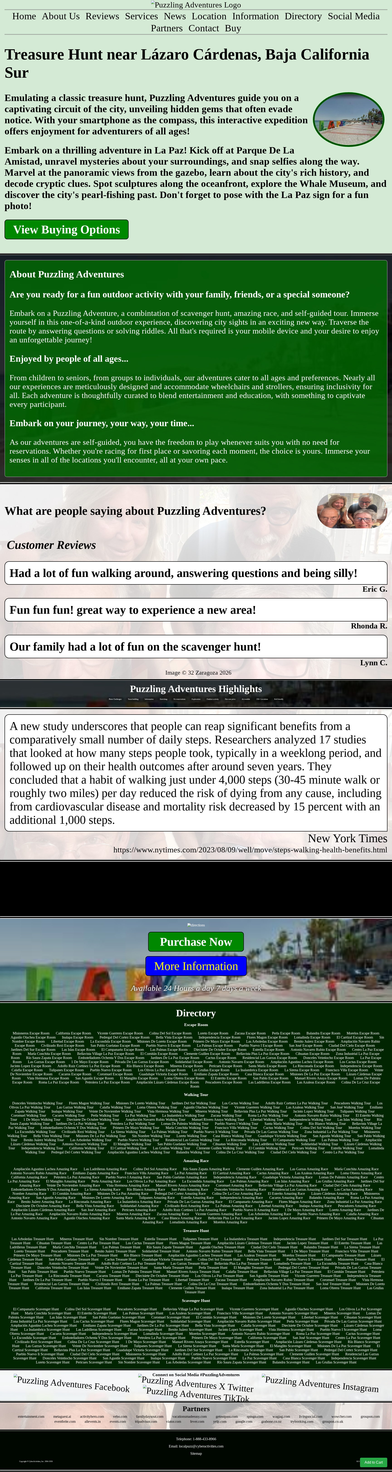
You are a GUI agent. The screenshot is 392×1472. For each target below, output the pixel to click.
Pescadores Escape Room (223, 1082)
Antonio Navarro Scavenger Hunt (293, 1313)
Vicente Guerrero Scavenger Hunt (254, 1309)
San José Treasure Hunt (333, 1284)
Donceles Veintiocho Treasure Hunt (62, 1267)
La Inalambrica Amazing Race (139, 1202)
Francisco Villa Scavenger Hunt (240, 1313)
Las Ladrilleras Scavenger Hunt (98, 1329)
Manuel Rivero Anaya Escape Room (321, 1078)
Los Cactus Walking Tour (240, 1103)
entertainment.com (31, 1416)
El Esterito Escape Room (229, 1078)
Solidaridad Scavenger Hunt (190, 1321)
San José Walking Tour (346, 1107)
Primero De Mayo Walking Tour (136, 1128)
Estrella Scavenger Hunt (251, 1342)
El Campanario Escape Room (122, 1049)
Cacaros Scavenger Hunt (68, 1334)
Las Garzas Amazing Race (309, 1169)
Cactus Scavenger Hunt (363, 1334)
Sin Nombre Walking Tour (151, 1136)
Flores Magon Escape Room (267, 1037)
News (175, 16)
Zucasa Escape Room (250, 1033)
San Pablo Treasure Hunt (39, 1272)
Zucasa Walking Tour (226, 1115)
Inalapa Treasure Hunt (237, 1288)
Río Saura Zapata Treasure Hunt (170, 1247)
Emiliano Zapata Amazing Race (95, 1173)
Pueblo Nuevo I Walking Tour (236, 1124)
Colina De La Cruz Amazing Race (237, 1193)
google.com (243, 1421)
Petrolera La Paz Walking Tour (132, 1124)
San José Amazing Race (98, 1210)
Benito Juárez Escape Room (314, 1041)
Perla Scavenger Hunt (302, 1321)
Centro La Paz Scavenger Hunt (358, 1338)
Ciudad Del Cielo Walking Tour (293, 1152)
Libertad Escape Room (67, 1041)
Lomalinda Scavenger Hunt (163, 1334)
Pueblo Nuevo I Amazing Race (128, 1177)
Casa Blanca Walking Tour (232, 1136)
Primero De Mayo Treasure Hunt (37, 1255)
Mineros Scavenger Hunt (342, 1313)
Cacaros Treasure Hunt (112, 1276)
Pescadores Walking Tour (352, 1103)
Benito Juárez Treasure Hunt (115, 1251)
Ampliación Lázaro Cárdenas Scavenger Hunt (308, 1342)
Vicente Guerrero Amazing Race (218, 1214)
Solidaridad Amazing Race (139, 1206)
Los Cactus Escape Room (358, 1062)
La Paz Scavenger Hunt (260, 1358)
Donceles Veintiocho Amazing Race (240, 1189)
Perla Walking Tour (105, 1115)
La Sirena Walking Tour (128, 1132)
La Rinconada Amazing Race (90, 1202)
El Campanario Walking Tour (294, 1140)
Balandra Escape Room (323, 1033)
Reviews (102, 16)
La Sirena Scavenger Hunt (197, 1346)
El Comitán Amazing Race (72, 1193)
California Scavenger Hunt (267, 1338)
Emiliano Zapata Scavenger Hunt (107, 1325)
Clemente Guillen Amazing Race (260, 1169)
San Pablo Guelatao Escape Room (115, 1045)
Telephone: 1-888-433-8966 (196, 1439)
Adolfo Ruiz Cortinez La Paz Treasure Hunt (132, 1263)
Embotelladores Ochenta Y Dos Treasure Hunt (276, 1284)
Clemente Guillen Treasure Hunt (192, 1288)
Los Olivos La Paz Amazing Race (151, 1181)
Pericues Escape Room (225, 1066)
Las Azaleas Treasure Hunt (257, 1255)
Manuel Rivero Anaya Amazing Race (183, 1185)
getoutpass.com (227, 1416)
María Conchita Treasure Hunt (74, 1247)
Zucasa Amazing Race (173, 1214)
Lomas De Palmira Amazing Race (343, 1177)
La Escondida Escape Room (110, 1041)
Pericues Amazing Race (139, 1210)
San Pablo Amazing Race (190, 1189)
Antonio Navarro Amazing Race (34, 1218)
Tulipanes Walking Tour (357, 1111)
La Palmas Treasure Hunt (163, 1284)
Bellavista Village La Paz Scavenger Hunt (193, 1309)
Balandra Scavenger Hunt (290, 1362)
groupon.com (370, 1416)
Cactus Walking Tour (278, 1128)
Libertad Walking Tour (266, 1119)
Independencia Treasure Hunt (295, 1239)
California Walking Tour (86, 1148)
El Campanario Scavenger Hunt (36, 1309)
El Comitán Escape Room (159, 1054)
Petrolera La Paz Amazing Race (76, 1177)
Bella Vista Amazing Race (95, 1206)
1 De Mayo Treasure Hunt (310, 1251)
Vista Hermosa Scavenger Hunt (291, 1329)
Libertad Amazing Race (276, 1206)
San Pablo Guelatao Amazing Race (182, 1177)
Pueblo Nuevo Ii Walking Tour (216, 1132)
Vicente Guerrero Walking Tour (257, 1107)
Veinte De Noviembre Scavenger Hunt (99, 1346)
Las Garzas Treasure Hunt (189, 1263)
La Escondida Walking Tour (35, 1132)
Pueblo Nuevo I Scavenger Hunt (343, 1329)
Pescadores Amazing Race (357, 1206)
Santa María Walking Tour (283, 1124)
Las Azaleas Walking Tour (305, 1107)
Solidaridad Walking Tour (319, 1144)
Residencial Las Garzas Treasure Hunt (61, 1284)
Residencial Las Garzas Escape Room (270, 1058)
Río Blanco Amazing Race (146, 1189)
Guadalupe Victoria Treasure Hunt (166, 1259)
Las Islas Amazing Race (292, 1181)
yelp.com (219, 1421)
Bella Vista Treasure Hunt (266, 1251)
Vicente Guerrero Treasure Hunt (318, 1276)
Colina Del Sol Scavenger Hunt (87, 1309)
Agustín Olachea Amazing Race (87, 1218)
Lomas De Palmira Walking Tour (184, 1124)
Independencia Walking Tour (310, 1119)
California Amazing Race (29, 1177)
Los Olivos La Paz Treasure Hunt (219, 1276)
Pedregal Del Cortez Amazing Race (180, 1193)
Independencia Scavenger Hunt (114, 1334)
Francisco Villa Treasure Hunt (356, 1251)
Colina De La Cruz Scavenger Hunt (93, 1342)
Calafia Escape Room (27, 1070)
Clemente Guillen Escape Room (207, 1054)
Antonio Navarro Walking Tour (84, 1144)
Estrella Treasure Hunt (160, 1239)
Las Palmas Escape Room (168, 1049)
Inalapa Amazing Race (315, 1206)
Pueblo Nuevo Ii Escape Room (168, 1045)
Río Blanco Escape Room (145, 1066)
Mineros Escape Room (186, 1066)
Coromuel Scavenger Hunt (170, 1317)
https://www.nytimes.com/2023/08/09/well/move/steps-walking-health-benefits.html (250, 849)
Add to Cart (374, 1462)
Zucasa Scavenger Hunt (145, 1329)
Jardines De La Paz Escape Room (175, 1058)
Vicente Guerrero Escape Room (120, 1033)
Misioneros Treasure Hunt (356, 1259)
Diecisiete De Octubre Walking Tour (93, 1119)
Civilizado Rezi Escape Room (62, 1045)
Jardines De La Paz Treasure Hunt (47, 1280)
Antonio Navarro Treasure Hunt (72, 1263)
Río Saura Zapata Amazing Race (206, 1169)
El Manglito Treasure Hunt (253, 1267)
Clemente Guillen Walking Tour (219, 1148)
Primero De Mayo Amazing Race (341, 1218)
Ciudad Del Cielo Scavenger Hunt (94, 1354)
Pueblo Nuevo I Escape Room (261, 1045)
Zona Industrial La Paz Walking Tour (331, 1132)
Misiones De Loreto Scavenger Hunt (269, 1317)
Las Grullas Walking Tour (171, 1148)
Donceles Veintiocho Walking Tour (37, 1103)
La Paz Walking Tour (140, 1115)
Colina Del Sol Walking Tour (321, 1128)
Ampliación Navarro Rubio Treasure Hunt (283, 1280)
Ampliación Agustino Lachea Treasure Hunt (199, 1255)
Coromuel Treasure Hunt (338, 1280)
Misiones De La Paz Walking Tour (101, 1136)
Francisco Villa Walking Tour (236, 1128)
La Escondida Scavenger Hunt (34, 1338)
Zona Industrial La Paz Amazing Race (354, 1202)
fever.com (197, 1421)
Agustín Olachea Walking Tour (205, 1107)
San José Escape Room (305, 1045)
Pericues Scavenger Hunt (94, 1362)
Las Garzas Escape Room (46, 1062)
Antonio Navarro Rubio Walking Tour (321, 1115)
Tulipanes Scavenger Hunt (153, 1346)
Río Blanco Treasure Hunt (143, 1255)
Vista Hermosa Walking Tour (168, 1111)
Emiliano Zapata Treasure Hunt (140, 1288)
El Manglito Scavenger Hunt (290, 1346)
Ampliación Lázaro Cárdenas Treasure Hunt (248, 1243)
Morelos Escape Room (363, 1033)
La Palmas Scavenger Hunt (263, 1354)
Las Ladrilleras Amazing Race (105, 1169)
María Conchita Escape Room (49, 1054)
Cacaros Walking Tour (68, 1115)
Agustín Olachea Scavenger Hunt (309, 1309)
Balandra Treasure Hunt (321, 1247)
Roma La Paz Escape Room (59, 1082)
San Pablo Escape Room (270, 1078)
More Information (196, 966)
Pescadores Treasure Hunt (69, 1251)
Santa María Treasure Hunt (173, 1267)
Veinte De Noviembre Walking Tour (115, 1111)
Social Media (354, 16)
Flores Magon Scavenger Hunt (142, 1321)
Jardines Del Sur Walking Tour (194, 1103)
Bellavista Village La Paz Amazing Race (288, 1185)
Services (141, 16)
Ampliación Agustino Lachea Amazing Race (45, 1169)
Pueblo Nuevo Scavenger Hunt (213, 1358)
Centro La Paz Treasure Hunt (98, 1243)
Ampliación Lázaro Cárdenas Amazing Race (43, 1210)
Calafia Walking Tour (115, 1107)
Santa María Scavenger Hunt (243, 1346)
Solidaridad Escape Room (193, 1062)
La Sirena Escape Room (301, 1070)
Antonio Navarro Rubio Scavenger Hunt (260, 1334)
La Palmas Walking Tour (169, 1132)
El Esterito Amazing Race (286, 1193)
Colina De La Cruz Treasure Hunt (212, 1284)
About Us (61, 16)
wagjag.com (281, 1416)
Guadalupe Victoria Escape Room (163, 1074)
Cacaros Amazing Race (286, 1198)
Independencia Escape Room (219, 1037)
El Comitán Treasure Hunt (346, 1272)
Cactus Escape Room (221, 1058)
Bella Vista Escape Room (174, 1037)
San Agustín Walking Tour (332, 1136)
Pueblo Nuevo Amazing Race (318, 1214)
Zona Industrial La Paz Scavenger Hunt (38, 1321)
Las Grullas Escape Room (210, 1070)
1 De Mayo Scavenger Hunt (145, 1342)
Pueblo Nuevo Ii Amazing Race (255, 1210)
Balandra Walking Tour (193, 1152)
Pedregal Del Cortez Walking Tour (76, 1152)
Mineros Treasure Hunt (76, 1239)
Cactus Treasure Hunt (120, 1259)
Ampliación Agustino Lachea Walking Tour (138, 1152)
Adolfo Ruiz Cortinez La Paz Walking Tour (296, 1103)
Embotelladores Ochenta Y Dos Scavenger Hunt (96, 1338)
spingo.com (255, 1416)
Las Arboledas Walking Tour (90, 1140)
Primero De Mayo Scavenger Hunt (217, 1338)
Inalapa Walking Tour (67, 1111)
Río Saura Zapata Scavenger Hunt (241, 1362)
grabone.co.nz (271, 1421)
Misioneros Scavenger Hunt (146, 1354)
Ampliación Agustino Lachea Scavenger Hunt (44, 1325)
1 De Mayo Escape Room (89, 1062)
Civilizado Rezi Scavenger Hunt (38, 1342)
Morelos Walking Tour (364, 1128)
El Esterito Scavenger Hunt (96, 1313)
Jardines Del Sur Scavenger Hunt (198, 1350)
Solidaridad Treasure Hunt (161, 1251)
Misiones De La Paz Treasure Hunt (92, 1255)
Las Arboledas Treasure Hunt (33, 1239)
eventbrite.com (65, 1421)
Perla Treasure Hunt (213, 1267)
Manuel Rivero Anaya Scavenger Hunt (200, 1342)
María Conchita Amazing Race (356, 1169)
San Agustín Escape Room (94, 1078)
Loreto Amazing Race (345, 1210)
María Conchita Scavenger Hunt (48, 1313)
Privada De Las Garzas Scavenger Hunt (353, 1321)
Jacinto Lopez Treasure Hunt (307, 1243)
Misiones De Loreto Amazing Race (107, 1198)
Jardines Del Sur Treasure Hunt (344, 1239)
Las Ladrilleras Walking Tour (274, 1144)
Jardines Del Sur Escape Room (33, 1049)
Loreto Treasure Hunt (29, 1251)
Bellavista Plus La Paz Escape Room (262, 1054)
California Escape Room (73, 1033)
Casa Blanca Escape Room (264, 1074)
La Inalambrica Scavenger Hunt (47, 1329)
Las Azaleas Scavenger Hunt (190, 1313)
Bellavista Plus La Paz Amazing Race (235, 1218)
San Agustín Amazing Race (56, 1198)
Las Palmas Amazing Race (249, 1181)
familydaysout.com (149, 1416)
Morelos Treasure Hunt (299, 1255)
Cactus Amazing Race (273, 1173)
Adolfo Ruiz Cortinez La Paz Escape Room (88, 1066)
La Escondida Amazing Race (203, 1181)
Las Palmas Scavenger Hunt (143, 1313)
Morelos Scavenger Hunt (207, 1334)
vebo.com (120, 1416)
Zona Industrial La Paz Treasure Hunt (287, 1288)
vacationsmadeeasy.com (189, 1416)
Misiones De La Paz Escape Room (315, 1074)
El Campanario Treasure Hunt (343, 1255)
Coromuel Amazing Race (234, 1185)
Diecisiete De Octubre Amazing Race (43, 1206)
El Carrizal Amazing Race (231, 1173)
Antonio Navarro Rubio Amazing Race (38, 1173)
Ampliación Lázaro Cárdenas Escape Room (167, 1082)
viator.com (173, 1421)
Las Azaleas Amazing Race (314, 1173)
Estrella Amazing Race (197, 1198)
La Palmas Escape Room (215, 1045)
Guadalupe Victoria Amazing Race (288, 1177)
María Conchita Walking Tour (187, 1128)
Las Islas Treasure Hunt (94, 1288)
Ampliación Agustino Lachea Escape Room (301, 1062)
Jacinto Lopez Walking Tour (313, 1111)
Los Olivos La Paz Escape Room (162, 1070)
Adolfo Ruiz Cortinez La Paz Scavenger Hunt (205, 1354)
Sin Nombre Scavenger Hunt (139, 1362)
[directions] (196, 925)
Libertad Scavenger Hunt (320, 1317)
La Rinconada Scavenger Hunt (251, 1350)
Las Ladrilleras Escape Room (269, 1082)
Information (255, 16)
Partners (167, 28)
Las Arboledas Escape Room (267, 1041)
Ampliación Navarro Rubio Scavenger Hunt (248, 1321)
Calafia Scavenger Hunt (258, 1325)
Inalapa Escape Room (77, 1037)
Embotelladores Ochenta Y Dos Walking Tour (73, 1128)
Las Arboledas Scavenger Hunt (188, 1362)
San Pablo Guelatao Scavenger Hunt (119, 1317)
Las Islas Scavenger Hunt (68, 1317)
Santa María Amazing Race (135, 1218)
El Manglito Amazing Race (65, 1181)
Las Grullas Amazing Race (335, 1181)
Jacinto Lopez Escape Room (30, 1066)
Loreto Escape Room (213, 1033)
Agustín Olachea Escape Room (33, 1037)
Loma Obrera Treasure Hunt (340, 1288)
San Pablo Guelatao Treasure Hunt (73, 1259)
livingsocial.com (310, 1416)
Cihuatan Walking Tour (229, 1144)
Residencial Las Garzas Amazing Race (300, 1189)
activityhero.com (92, 1416)
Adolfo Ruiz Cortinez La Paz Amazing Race (194, 1210)
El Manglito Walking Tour (132, 1144)
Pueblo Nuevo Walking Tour (138, 1140)
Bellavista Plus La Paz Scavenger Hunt (82, 1350)
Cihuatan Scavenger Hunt (362, 1317)
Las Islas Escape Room (78, 1049)
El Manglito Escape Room (139, 1078)
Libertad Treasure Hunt (192, 1280)
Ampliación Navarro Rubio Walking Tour (155, 1119)
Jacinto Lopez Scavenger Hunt (240, 1329)
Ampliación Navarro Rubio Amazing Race (79, 1214)
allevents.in (93, 1421)
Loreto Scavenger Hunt (52, 1362)
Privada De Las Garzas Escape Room (142, 1062)
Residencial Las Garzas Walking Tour (192, 1140)
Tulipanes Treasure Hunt (200, 1239)
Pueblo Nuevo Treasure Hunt (85, 1272)
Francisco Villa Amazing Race (146, 1173)
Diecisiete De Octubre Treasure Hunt (162, 1276)
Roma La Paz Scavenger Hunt (318, 1334)
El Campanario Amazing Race (250, 1202)
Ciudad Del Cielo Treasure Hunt (274, 1247)
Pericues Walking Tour (308, 1148)
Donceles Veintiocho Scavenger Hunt (69, 1358)
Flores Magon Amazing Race (300, 1202)
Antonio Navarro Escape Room (241, 1062)
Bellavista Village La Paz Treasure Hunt (292, 1272)
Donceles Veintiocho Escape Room (328, 1058)
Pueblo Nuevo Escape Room (111, 1070)
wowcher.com (341, 1416)
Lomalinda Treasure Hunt (292, 1263)
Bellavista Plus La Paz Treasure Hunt (241, 1263)
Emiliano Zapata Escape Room (216, 1074)
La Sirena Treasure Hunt (362, 1247)
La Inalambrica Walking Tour (183, 1115)
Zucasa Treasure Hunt (231, 1280)
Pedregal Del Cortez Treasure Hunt (303, 1267)
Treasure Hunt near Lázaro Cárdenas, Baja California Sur (187, 63)
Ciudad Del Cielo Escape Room (352, 1045)
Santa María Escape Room (267, 1066)
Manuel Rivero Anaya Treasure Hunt (193, 1272)
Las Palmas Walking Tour (340, 1140)
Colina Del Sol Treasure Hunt (219, 1259)
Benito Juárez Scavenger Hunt (190, 1329)
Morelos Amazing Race (230, 1222)
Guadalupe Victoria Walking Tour (282, 1136)
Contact (204, 28)
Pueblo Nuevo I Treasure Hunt (100, 1280)
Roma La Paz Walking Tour (268, 1115)
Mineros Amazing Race (133, 1214)
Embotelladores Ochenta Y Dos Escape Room (111, 1058)
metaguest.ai (62, 1416)
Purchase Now (196, 941)
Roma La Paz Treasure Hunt (148, 1280)
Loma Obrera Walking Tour (157, 1107)
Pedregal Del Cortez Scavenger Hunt (350, 1350)
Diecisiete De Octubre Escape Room (220, 1049)
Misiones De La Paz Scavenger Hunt (343, 1346)
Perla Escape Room (286, 1033)
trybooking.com (302, 1421)
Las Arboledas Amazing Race (269, 1214)
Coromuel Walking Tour (28, 1115)
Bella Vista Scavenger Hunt (215, 1325)
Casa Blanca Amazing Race (182, 1218)
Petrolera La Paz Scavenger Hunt (161, 1338)
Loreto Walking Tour (191, 1136)
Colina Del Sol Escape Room (170, 1033)
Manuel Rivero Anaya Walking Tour (218, 1119)
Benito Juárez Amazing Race (42, 1202)
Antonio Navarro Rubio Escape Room (318, 1049)
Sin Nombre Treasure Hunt (118, 1239)
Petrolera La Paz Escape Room (107, 1082)
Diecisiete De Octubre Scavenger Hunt (310, 1325)
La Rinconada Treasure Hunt (69, 1276)
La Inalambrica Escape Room (257, 1070)
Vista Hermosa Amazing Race (127, 1185)
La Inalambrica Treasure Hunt (245, 1239)
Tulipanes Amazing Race (157, 1198)
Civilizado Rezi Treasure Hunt (117, 1284)
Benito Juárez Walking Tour (44, 1140)
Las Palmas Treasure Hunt (121, 1247)
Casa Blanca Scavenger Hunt (304, 1358)
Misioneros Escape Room (31, 1033)
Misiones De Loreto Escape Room (162, 1041)
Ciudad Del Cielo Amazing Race (346, 1185)
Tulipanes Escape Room (66, 1070)
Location (209, 16)
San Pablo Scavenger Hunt (298, 1350)
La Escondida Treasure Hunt (337, 1263)
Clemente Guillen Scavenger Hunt (314, 1354)
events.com (118, 1421)
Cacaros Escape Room (75, 1074)
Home (24, 16)
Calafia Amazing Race (362, 1214)
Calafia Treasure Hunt (241, 1272)
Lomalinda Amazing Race (188, 1222)
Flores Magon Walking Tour (89, 1103)
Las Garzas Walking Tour (75, 1107)
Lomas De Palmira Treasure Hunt (136, 1272)
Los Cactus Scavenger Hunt (94, 1321)
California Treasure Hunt (53, 1288)
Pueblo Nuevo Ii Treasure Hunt (309, 1259)
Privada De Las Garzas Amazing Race (195, 1202)
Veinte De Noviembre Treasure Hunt (121, 1267)
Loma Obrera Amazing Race (361, 1173)
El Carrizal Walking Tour (128, 1148)
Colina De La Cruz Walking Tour (240, 1152)
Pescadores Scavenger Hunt (137, 1309)
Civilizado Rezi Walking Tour (83, 1132)
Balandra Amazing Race (326, 1198)
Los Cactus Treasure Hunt (144, 1243)
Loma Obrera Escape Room (184, 1078)
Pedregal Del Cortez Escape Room (124, 1037)
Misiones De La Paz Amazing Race (122, 1193)
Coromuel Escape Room (115, 1074)
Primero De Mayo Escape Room (216, 1041)
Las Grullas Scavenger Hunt (336, 1362)
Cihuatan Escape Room (312, 1054)
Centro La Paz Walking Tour (343, 1152)
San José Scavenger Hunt (311, 1338)
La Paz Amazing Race (191, 1173)
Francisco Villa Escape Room (347, 1070)
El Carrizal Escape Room (355, 1037)
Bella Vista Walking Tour (51, 1136)
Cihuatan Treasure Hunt (54, 1243)
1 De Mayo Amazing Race (304, 1210)
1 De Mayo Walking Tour (41, 1119)
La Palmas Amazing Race (234, 1206)
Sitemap (196, 1453)
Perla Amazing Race (106, 1181)
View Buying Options (66, 229)
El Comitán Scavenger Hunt (216, 1317)
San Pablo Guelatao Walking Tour (181, 1144)
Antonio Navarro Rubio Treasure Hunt (214, 1251)
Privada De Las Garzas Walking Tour (271, 1132)
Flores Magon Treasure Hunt (190, 1243)
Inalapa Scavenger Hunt (168, 1358)
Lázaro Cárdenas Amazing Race (334, 1193)
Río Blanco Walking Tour (327, 1124)
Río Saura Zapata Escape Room (49, 1058)
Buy (233, 28)
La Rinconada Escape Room (313, 1066)
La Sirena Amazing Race (102, 1189)
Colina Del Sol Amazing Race (155, 1169)
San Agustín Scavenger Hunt (123, 1358)
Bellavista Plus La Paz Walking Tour (260, 1111)
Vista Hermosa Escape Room (48, 1078)
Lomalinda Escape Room (312, 1037)
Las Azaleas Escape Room (316, 1082)
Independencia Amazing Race (234, 1177)
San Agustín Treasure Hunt (269, 1276)
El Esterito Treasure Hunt (352, 1243)
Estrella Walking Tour (346, 1148)
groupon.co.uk (332, 1421)
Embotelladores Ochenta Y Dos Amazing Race (44, 1189)
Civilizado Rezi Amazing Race (187, 1206)
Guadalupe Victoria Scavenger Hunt (142, 1350)
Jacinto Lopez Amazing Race (289, 1218)
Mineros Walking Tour (211, 1111)
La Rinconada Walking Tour (246, 1140)
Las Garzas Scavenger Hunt (46, 1346)
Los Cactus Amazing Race (353, 1189)
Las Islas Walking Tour (353, 1119)
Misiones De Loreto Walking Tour (140, 1103)
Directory (303, 16)
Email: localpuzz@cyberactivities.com (196, 1446)
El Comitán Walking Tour (267, 1148)
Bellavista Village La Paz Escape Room (105, 1054)
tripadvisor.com (146, 1421)
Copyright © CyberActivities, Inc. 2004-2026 (36, 1461)
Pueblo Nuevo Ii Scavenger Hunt (40, 1354)
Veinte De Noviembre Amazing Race (73, 1185)
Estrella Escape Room (268, 1049)
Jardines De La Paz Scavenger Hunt (163, 1325)
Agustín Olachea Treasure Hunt (222, 1247)
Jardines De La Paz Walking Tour (80, 1124)
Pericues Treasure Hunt (263, 1259)
